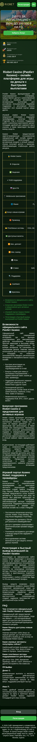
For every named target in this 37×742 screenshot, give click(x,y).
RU (33, 5)
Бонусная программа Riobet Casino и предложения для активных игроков (19, 307)
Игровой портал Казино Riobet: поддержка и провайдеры (17, 313)
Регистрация (24, 5)
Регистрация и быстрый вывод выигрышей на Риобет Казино (17, 318)
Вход (18, 712)
